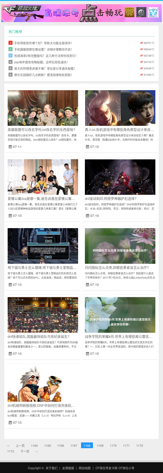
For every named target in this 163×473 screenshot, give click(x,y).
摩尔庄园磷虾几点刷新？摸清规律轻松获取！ (44, 75)
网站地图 (85, 468)
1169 (100, 445)
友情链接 (68, 468)
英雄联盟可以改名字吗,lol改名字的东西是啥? (41, 129)
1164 (34, 445)
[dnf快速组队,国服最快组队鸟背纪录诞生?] (43, 318)
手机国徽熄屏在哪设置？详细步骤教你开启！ (44, 49)
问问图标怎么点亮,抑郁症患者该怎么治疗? (117, 267)
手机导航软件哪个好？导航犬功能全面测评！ (44, 43)
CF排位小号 (126, 468)
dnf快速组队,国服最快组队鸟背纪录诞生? (38, 336)
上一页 (20, 445)
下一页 (24, 451)
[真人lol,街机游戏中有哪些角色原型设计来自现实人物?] (120, 113)
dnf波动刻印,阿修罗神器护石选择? (110, 198)
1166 (60, 445)
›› (37, 451)
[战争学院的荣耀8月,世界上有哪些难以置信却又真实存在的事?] (120, 320)
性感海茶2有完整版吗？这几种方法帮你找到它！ (46, 55)
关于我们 (52, 468)
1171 (126, 445)
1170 (113, 445)
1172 (139, 445)
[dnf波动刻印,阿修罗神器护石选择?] (120, 182)
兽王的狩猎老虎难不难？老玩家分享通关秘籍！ (45, 68)
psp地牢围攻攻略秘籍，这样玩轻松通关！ (42, 62)
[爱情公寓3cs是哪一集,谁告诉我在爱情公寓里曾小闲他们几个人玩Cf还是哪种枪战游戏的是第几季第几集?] (43, 181)
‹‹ (8, 445)
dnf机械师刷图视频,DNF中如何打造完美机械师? (44, 405)
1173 (10, 451)
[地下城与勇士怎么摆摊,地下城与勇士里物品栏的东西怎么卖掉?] (43, 251)
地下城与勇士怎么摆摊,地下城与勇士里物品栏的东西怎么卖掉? (55, 267)
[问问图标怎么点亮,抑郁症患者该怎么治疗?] (120, 251)
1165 (47, 445)
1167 (73, 445)
